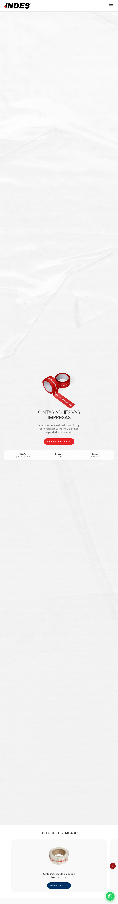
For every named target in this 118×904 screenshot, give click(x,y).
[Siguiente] (113, 866)
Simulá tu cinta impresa (59, 441)
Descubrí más (57, 885)
